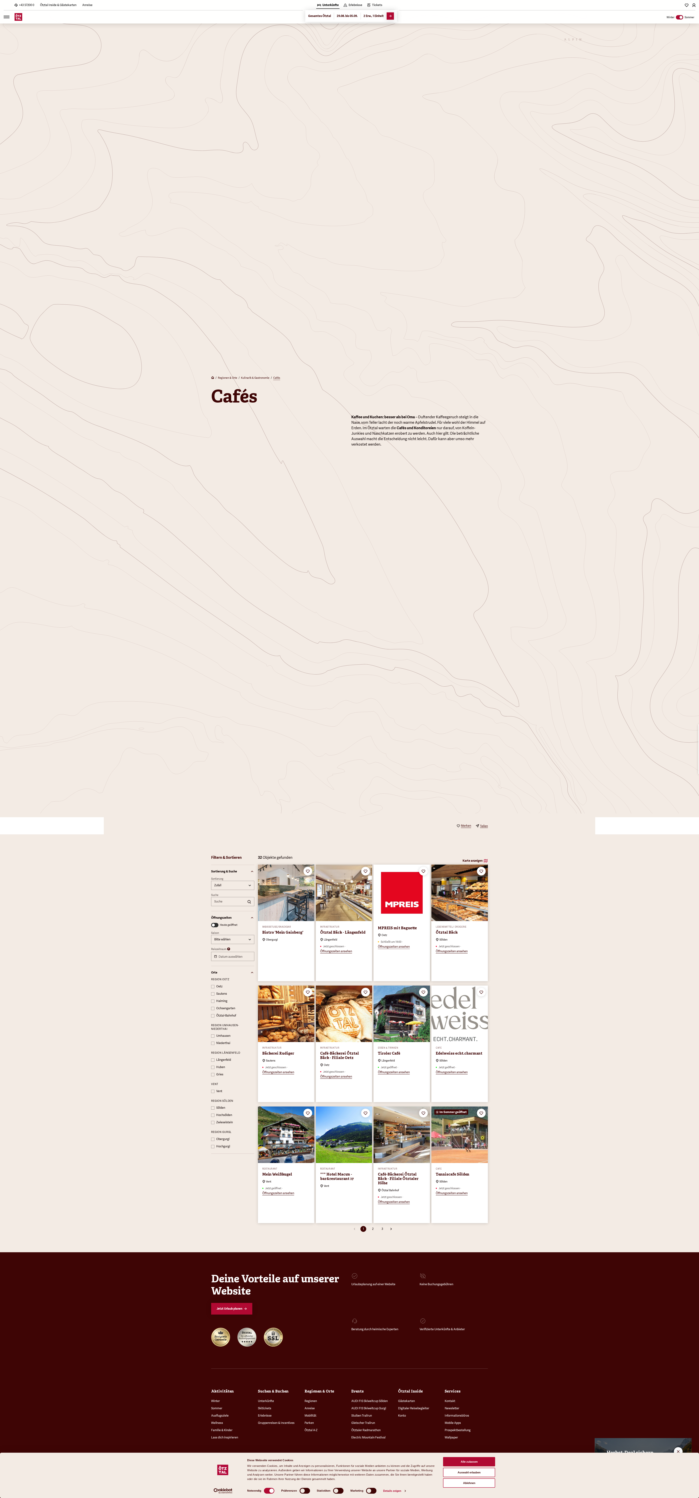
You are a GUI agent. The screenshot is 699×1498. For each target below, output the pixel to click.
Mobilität (310, 1415)
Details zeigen (392, 1490)
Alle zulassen (469, 1461)
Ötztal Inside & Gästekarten (58, 5)
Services (453, 1391)
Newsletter (452, 1408)
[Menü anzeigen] (6, 17)
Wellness (217, 1423)
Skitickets (264, 1408)
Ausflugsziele (220, 1415)
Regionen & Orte (227, 377)
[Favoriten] (687, 5)
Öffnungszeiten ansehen (336, 951)
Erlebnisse (265, 1415)
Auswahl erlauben (469, 1472)
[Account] (694, 5)
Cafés (276, 377)
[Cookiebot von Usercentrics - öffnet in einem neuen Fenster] (223, 1491)
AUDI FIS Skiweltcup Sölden (369, 1401)
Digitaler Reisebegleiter (413, 1408)
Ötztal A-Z (311, 1430)
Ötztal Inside (410, 1391)
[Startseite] (212, 378)
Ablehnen (469, 1483)
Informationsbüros (457, 1415)
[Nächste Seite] (391, 1229)
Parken (309, 1423)
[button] (232, 871)
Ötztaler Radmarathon (366, 1430)
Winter (215, 1401)
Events (357, 1391)
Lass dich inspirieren (224, 1437)
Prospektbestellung (458, 1430)
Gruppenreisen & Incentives (276, 1423)
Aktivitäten (222, 1391)
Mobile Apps (453, 1423)
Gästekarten (406, 1401)
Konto (402, 1415)
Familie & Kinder (221, 1430)
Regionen (311, 1401)
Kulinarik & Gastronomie (255, 377)
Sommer (216, 1408)
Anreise (87, 5)
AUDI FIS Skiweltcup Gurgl (368, 1408)
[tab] (327, 5)
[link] (374, 5)
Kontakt (450, 1401)
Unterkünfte (266, 1401)
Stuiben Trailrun (361, 1415)
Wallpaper (451, 1437)
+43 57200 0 (26, 5)
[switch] (305, 1491)
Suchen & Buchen (273, 1391)
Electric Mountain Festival (368, 1437)
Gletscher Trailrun (363, 1423)
